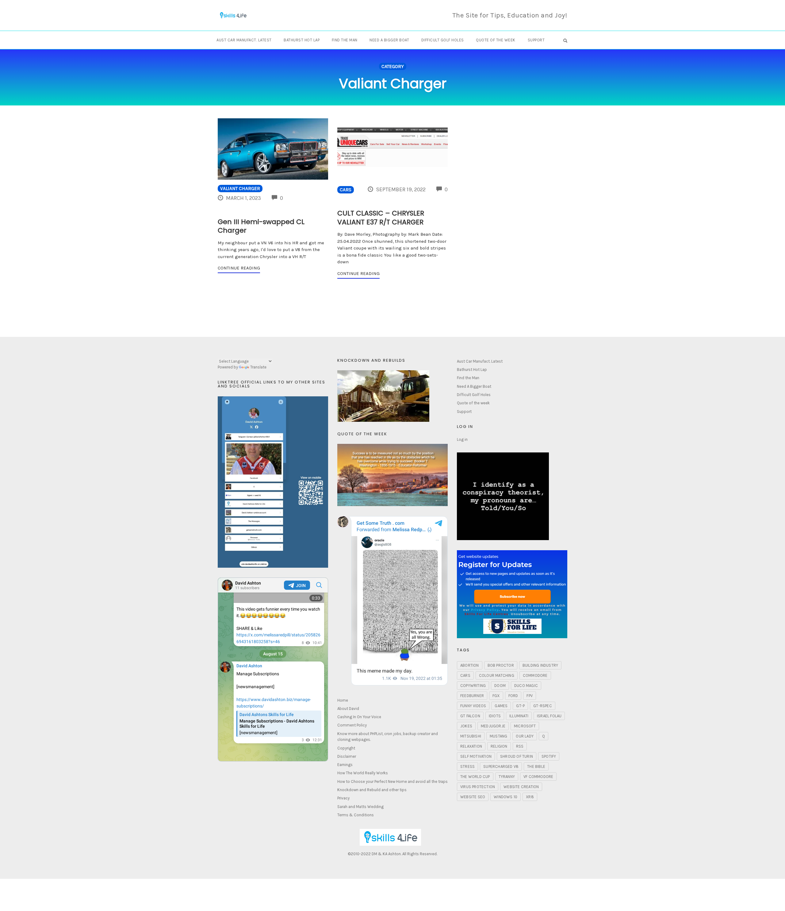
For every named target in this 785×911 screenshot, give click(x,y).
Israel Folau (549, 716)
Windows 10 (505, 797)
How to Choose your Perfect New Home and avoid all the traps (392, 781)
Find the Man (345, 40)
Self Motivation (476, 756)
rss (520, 746)
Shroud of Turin (516, 756)
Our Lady (525, 736)
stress (467, 766)
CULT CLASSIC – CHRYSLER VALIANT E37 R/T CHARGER (380, 217)
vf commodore (538, 776)
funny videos (473, 705)
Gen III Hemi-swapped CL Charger (261, 226)
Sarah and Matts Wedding (360, 806)
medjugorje (493, 726)
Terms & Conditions (355, 815)
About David (348, 708)
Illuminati (518, 716)
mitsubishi (470, 736)
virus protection (477, 786)
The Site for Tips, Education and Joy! (510, 15)
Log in (462, 439)
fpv (530, 695)
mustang (498, 736)
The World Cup (475, 776)
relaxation (471, 746)
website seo (472, 797)
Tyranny (507, 776)
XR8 (530, 797)
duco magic (526, 685)
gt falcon (470, 716)
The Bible (536, 766)
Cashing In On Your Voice (359, 717)
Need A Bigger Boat (389, 40)
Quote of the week (495, 40)
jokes (466, 726)
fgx (496, 695)
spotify (549, 756)
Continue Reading (239, 268)
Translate (258, 367)
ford (513, 695)
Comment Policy (352, 725)
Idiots (495, 716)
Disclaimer (346, 756)
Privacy (343, 798)
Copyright (346, 748)
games (501, 705)
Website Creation (521, 786)
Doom (500, 685)
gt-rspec (542, 705)
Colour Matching (496, 675)
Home (342, 700)
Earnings (345, 764)
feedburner (472, 695)
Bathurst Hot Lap (302, 40)
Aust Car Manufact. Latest (244, 40)
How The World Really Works (362, 773)
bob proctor (501, 665)
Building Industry (540, 665)
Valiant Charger (240, 188)
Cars (345, 189)
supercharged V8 (501, 766)
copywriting (473, 685)
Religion (499, 746)
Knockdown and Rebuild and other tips (372, 789)
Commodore (535, 675)
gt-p (520, 705)
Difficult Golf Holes (442, 40)
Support (536, 40)
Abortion (469, 665)
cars (465, 675)
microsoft (525, 726)
